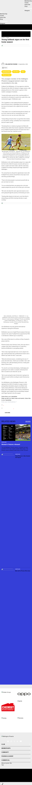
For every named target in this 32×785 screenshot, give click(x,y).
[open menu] (1, 12)
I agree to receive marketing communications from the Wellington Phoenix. (16, 408)
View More (28, 421)
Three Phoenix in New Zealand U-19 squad (22, 456)
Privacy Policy (13, 404)
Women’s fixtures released (10, 444)
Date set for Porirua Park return (22, 570)
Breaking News (6, 71)
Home (3, 37)
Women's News (6, 75)
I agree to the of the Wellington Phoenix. (16, 404)
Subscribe (7, 412)
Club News (16, 71)
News (7, 37)
